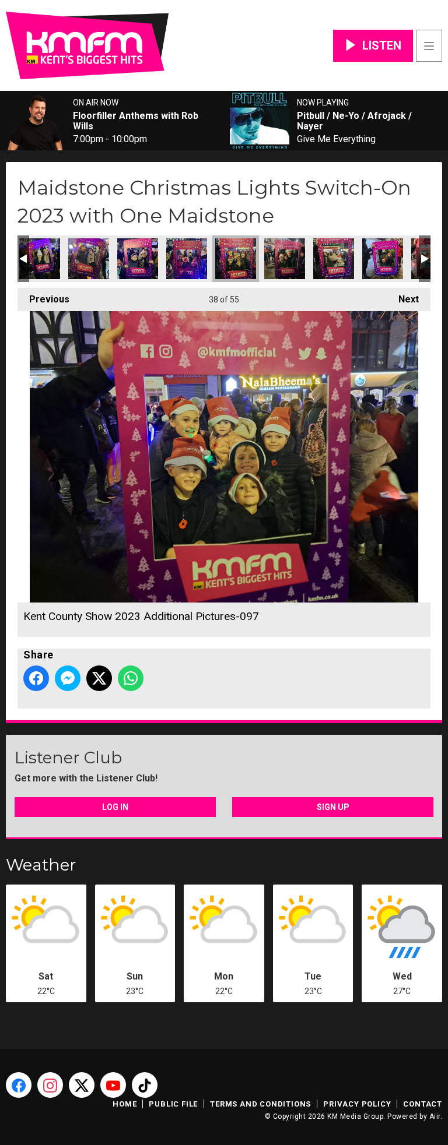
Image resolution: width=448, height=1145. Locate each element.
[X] (81, 1085)
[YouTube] (113, 1085)
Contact (422, 1104)
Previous (43, 299)
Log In (115, 807)
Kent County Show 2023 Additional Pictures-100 (382, 258)
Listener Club (68, 757)
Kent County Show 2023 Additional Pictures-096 (186, 258)
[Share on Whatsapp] (131, 678)
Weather (41, 865)
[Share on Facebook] (36, 678)
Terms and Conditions (260, 1104)
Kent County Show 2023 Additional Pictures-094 (88, 258)
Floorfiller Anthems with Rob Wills (135, 121)
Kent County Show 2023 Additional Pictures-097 (235, 258)
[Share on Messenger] (67, 678)
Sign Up (333, 807)
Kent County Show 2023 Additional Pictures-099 (333, 258)
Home (124, 1104)
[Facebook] (19, 1085)
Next (403, 299)
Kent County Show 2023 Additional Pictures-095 (137, 258)
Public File (173, 1104)
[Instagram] (50, 1085)
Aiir (434, 1116)
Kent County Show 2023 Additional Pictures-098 (284, 258)
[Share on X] (99, 678)
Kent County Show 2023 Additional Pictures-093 (39, 258)
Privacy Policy (357, 1104)
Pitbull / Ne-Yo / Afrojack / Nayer (354, 121)
